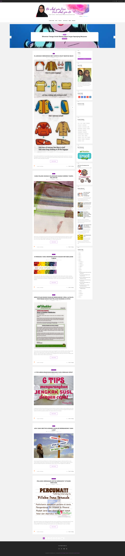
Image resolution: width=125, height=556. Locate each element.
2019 (79, 254)
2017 (79, 257)
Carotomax (79, 125)
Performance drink (80, 133)
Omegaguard (80, 132)
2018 (79, 256)
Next (72, 107)
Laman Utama (51, 20)
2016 (79, 259)
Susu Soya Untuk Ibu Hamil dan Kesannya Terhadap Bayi (86, 194)
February (80, 293)
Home (1, 1)
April (80, 290)
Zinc (85, 137)
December (81, 261)
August (80, 266)
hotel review (64, 34)
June (80, 269)
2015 (79, 260)
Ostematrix (84, 132)
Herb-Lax (84, 128)
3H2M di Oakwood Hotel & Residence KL (64, 36)
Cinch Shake (84, 125)
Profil (56, 20)
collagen (83, 139)
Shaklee (59, 20)
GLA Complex (80, 128)
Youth (83, 137)
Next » (62, 538)
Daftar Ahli (65, 20)
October (80, 263)
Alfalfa (84, 123)
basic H (54, 173)
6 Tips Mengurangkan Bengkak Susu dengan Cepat (54, 372)
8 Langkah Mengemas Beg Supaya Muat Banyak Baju (53, 56)
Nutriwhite (84, 130)
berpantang (53, 478)
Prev (35, 107)
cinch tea (53, 254)
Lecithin (88, 128)
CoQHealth (79, 126)
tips (53, 53)
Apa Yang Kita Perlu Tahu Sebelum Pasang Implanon (87, 226)
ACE (78, 123)
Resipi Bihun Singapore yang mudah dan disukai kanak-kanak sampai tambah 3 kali (87, 215)
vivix (83, 140)
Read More (54, 161)
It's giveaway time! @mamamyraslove (87, 203)
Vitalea (86, 135)
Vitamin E (79, 137)
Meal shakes (80, 130)
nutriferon (79, 140)
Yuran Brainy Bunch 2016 (87, 236)
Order (70, 20)
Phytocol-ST (86, 133)
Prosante (79, 135)
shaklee (54, 294)
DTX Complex (84, 126)
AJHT (81, 123)
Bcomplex (88, 123)
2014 (79, 296)
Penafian (73, 20)
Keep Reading (64, 38)
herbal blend (87, 139)
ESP (88, 126)
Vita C (83, 135)
